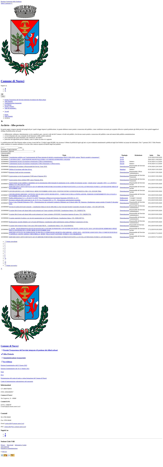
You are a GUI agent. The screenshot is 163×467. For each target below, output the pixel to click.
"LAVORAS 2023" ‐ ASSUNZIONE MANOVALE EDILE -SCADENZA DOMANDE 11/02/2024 (39, 159)
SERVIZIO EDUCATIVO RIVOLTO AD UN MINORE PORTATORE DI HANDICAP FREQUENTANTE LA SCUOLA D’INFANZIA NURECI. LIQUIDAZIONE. (60, 237)
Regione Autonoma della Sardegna (11, 1)
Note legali (10, 445)
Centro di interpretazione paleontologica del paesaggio (17, 381)
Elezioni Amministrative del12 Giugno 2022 (14, 365)
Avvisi (122, 157)
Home (6, 114)
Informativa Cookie (20, 445)
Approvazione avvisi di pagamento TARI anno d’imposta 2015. (28, 176)
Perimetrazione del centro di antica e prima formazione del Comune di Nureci (24, 378)
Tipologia (3, 149)
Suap (2, 372)
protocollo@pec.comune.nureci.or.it (15, 427)
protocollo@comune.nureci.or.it (14, 423)
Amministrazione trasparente (14, 358)
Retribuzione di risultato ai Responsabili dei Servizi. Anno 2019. (28, 166)
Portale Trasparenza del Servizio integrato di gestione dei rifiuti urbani (30, 350)
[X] (5, 91)
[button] (25, 100)
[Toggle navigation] (2, 94)
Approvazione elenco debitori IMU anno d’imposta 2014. (26, 180)
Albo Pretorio (9, 116)
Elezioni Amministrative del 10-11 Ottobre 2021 (15, 368)
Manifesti (122, 169)
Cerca (20, 147)
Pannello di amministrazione (9, 448)
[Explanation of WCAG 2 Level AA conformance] (11, 456)
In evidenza (7, 362)
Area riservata (5, 447)
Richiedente (4, 151)
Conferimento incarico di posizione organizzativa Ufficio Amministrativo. (31, 161)
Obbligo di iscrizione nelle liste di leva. (20, 169)
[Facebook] (5, 89)
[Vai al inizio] (1, 269)
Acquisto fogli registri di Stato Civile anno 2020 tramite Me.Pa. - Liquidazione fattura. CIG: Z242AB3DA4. (41, 225)
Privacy (3, 445)
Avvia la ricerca (6, 153)
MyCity (4, 451)
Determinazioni (124, 166)
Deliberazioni (124, 198)
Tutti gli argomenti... (11, 108)
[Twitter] (5, 436)
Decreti (122, 161)
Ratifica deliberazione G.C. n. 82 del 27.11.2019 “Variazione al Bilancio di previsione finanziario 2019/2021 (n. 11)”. (44, 198)
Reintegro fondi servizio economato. (20, 172)
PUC (2, 375)
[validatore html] (4, 456)
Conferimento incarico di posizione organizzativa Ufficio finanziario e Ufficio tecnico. (34, 163)
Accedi (7, 111)
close (3, 96)
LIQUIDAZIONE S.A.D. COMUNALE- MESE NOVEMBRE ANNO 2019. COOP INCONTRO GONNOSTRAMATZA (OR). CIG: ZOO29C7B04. (55, 191)
